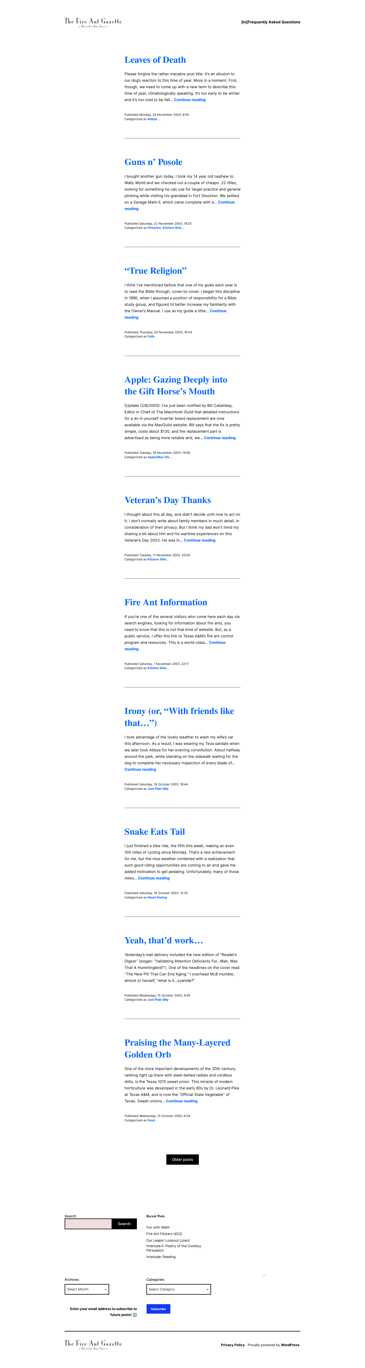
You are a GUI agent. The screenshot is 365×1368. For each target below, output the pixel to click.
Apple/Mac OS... (160, 457)
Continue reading (190, 99)
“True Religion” (156, 270)
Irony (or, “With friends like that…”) (179, 716)
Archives (72, 1280)
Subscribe (158, 1309)
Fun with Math (158, 1227)
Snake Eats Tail (155, 831)
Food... (153, 1120)
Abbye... (154, 119)
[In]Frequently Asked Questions (270, 22)
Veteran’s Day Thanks (168, 499)
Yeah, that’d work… (164, 939)
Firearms (154, 228)
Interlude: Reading (161, 1257)
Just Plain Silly (158, 789)
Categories (155, 1280)
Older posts (182, 1159)
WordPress (290, 1345)
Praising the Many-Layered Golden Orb (178, 1047)
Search (70, 1216)
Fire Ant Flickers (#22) (164, 1234)
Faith (151, 336)
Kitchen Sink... (173, 228)
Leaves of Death (155, 59)
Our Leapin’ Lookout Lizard (168, 1240)
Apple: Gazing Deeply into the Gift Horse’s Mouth (176, 384)
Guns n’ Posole (153, 161)
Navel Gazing (157, 897)
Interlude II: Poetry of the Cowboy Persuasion (173, 1248)
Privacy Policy (233, 1345)
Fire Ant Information (166, 601)
